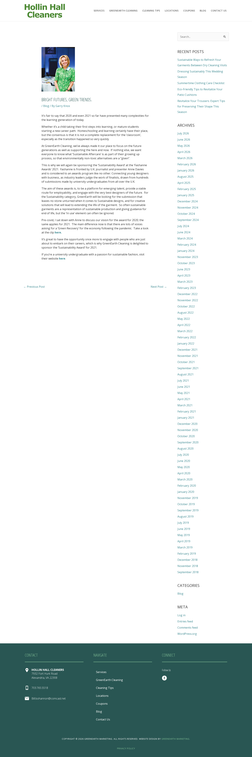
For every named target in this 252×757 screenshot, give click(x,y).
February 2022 (186, 337)
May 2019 (183, 535)
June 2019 (183, 529)
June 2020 (183, 461)
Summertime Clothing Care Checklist (200, 83)
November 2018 (187, 566)
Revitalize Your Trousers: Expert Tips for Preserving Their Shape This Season (201, 106)
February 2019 (186, 553)
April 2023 (183, 275)
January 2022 (185, 343)
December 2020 (187, 424)
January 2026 (185, 170)
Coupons (189, 10)
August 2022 (185, 312)
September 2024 (188, 220)
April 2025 (183, 183)
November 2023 (187, 257)
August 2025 (185, 177)
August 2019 (185, 516)
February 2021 (186, 411)
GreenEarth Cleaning (123, 10)
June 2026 (183, 139)
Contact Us (218, 10)
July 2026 (183, 133)
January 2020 (185, 492)
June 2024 (183, 232)
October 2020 (186, 436)
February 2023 (186, 288)
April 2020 (183, 473)
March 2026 (185, 158)
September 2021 (188, 368)
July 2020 (183, 455)
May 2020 (183, 467)
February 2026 (186, 164)
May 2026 (183, 146)
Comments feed (187, 627)
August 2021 (185, 374)
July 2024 (183, 226)
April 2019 (183, 541)
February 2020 (186, 486)
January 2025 (185, 195)
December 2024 (187, 201)
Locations (171, 10)
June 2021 (183, 387)
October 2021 (186, 362)
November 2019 (187, 498)
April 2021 (183, 399)
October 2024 (186, 214)
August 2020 (185, 448)
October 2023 (186, 263)
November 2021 (187, 356)
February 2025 (186, 189)
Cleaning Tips (151, 10)
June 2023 (183, 269)
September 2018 (188, 572)
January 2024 (185, 251)
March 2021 (185, 405)
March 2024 (185, 238)
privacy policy (126, 748)
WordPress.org (187, 634)
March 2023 (185, 282)
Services (99, 10)
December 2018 (187, 560)
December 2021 (187, 350)
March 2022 (185, 331)
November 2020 (187, 430)
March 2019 (185, 547)
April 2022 (183, 325)
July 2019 (183, 523)
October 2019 (186, 504)
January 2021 (185, 418)
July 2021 (183, 380)
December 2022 (187, 294)
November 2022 (187, 300)
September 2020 (188, 442)
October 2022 (186, 306)
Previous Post (34, 287)
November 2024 (187, 207)
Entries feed (185, 621)
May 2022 (183, 319)
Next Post (159, 287)
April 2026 (183, 152)
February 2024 (186, 244)
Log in (181, 615)
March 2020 (185, 479)
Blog (203, 10)
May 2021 (183, 393)
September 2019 (188, 510)
